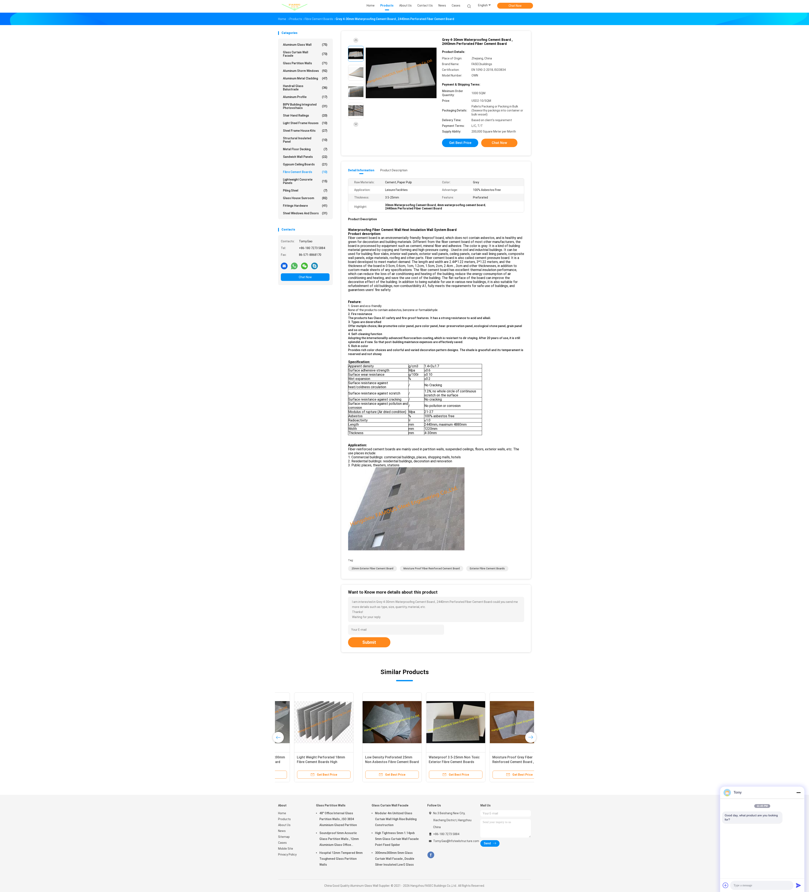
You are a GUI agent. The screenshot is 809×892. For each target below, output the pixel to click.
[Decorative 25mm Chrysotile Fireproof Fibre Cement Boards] (498, 722)
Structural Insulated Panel (305, 140)
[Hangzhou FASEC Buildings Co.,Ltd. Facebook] (430, 855)
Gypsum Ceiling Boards (305, 164)
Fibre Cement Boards (305, 172)
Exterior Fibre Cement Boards (487, 568)
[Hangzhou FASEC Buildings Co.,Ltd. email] (284, 265)
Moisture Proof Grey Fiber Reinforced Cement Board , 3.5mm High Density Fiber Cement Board (434, 762)
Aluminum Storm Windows (305, 70)
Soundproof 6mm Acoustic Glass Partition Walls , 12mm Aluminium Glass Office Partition (339, 839)
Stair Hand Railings (305, 115)
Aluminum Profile (305, 97)
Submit (369, 642)
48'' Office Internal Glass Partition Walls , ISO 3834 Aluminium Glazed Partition (338, 819)
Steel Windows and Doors (305, 213)
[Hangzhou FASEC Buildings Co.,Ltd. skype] (314, 265)
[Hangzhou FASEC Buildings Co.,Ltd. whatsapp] (294, 265)
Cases (282, 842)
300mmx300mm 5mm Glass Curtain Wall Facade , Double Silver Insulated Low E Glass (394, 858)
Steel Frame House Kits (305, 130)
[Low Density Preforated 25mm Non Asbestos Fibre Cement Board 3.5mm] (307, 722)
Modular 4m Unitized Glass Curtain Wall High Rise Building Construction (396, 819)
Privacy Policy (287, 854)
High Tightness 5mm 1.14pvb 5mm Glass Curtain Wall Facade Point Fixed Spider (397, 838)
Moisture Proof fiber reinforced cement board (431, 568)
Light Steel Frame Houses (305, 123)
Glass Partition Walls (305, 63)
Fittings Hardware (305, 205)
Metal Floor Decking (305, 149)
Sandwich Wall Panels (305, 156)
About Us (284, 825)
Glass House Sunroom (305, 198)
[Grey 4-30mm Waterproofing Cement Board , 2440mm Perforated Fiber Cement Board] (401, 73)
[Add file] (726, 885)
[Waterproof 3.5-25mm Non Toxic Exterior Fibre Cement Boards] (371, 722)
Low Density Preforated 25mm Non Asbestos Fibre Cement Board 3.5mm (308, 762)
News (282, 831)
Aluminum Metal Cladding (305, 78)
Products (284, 819)
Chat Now (515, 5)
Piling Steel (305, 190)
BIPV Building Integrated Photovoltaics (305, 106)
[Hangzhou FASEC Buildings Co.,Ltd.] (294, 6)
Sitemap (284, 836)
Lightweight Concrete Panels (305, 181)
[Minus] (798, 792)
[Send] (798, 885)
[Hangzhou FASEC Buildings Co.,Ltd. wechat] (304, 265)
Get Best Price (460, 143)
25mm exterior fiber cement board (372, 568)
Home (282, 813)
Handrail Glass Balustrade (305, 87)
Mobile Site (285, 848)
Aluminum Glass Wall (305, 44)
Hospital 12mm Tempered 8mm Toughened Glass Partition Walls (341, 858)
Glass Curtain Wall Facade (305, 54)
